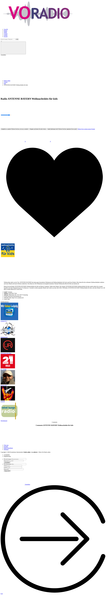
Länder (5, 35)
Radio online (7, 80)
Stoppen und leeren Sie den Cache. (38, 129)
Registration (7, 470)
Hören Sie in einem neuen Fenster (86, 129)
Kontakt (6, 446)
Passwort (6, 460)
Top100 (6, 29)
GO (17, 39)
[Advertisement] (54, 67)
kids (5, 83)
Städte (5, 32)
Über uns (6, 445)
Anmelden (27, 484)
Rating (5, 30)
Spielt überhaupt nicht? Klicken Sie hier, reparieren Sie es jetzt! (62, 129)
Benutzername (7, 459)
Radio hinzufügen (8, 448)
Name (5, 465)
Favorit (5, 36)
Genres (5, 33)
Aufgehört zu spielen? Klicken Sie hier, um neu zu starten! (14, 129)
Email (5, 467)
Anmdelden (7, 462)
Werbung (6, 449)
